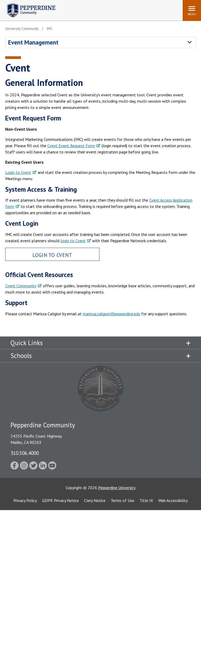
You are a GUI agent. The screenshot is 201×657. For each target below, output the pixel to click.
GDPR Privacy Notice (60, 500)
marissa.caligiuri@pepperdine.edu (111, 313)
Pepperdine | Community (27, 5)
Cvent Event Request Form (71, 145)
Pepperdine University (117, 487)
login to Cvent (73, 240)
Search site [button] (107, 8)
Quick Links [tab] (26, 343)
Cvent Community (20, 285)
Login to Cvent (18, 172)
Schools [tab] (21, 355)
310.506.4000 (24, 453)
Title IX (146, 500)
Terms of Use (122, 500)
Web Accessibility (173, 500)
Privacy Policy (25, 500)
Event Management (33, 42)
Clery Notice (94, 500)
